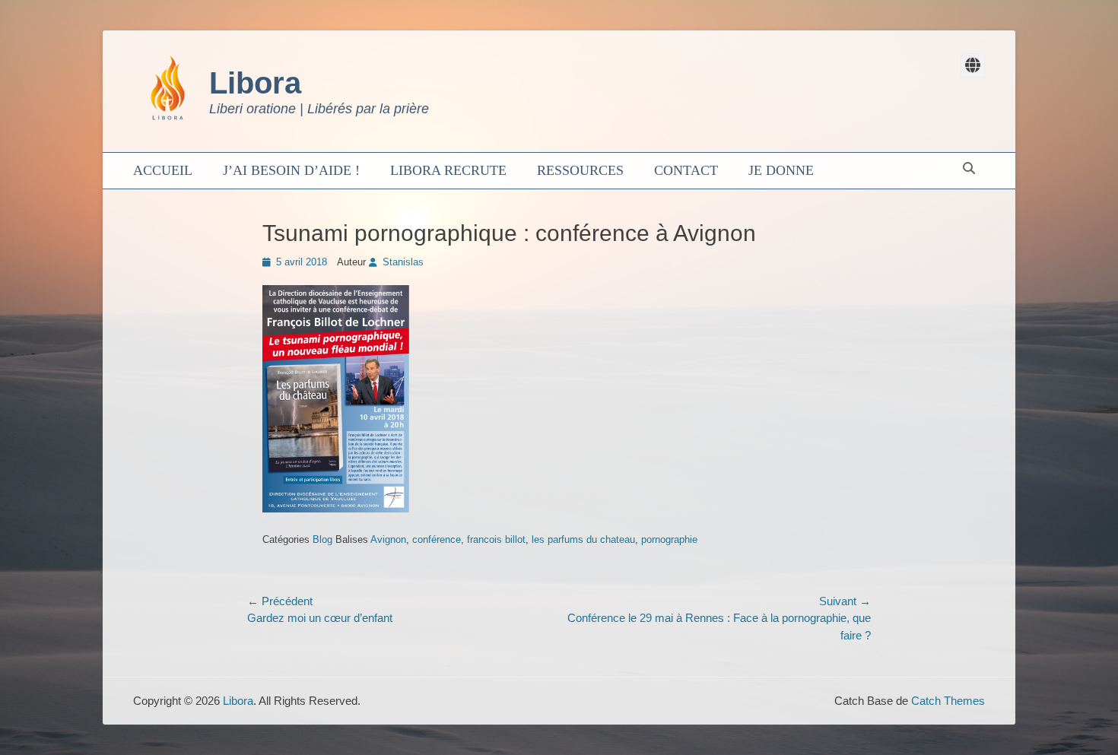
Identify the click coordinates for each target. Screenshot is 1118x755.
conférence (436, 539)
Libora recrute (448, 170)
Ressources (580, 170)
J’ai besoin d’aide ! (291, 170)
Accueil (162, 170)
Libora (255, 83)
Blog (322, 539)
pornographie (669, 539)
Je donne (781, 170)
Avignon (388, 539)
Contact (686, 170)
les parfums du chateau (583, 539)
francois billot (496, 539)
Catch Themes (948, 700)
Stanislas (403, 262)
